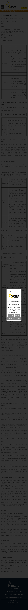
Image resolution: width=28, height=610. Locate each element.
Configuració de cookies (14, 318)
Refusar (17, 315)
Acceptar (11, 315)
